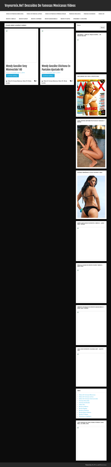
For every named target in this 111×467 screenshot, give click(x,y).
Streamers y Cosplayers (80, 19)
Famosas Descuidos (75, 14)
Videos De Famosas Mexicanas (14, 14)
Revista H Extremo (36, 19)
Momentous (103, 465)
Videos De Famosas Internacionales (55, 14)
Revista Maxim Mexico (51, 19)
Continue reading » (12, 75)
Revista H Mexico (11, 19)
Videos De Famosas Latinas (34, 14)
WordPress (94, 465)
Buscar (79, 25)
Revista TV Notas (65, 19)
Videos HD (101, 14)
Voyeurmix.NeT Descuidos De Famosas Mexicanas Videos (40, 5)
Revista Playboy (23, 19)
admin (23, 72)
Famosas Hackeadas (89, 14)
